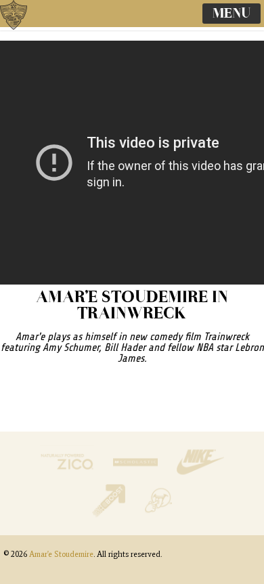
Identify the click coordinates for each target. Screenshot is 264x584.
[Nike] (200, 475)
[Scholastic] (137, 475)
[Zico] (68, 475)
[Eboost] (110, 513)
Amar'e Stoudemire (27, 30)
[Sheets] (158, 513)
